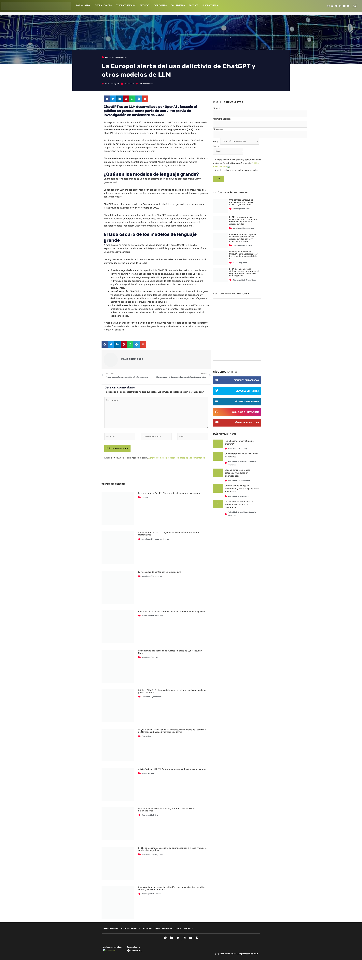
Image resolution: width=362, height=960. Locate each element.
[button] (355, 6)
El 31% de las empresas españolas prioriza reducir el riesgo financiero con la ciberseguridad (172, 849)
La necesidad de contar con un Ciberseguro (159, 572)
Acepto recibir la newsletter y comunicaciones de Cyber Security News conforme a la (237, 163)
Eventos (145, 497)
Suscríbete (188, 928)
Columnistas (178, 5)
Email (157, 815)
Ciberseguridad (121, 57)
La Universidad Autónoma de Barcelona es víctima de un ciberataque (239, 504)
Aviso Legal (167, 928)
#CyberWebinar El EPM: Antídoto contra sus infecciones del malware (172, 769)
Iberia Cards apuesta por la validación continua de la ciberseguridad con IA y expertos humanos (171, 888)
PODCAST (193, 5)
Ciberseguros (210, 5)
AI (233, 263)
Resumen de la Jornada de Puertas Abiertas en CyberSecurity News (171, 611)
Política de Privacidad (130, 928)
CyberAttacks (251, 280)
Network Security (240, 449)
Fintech (158, 894)
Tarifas (178, 928)
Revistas (144, 5)
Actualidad (82, 5)
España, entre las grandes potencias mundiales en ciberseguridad (237, 473)
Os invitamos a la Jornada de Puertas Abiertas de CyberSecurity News (170, 651)
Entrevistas (160, 5)
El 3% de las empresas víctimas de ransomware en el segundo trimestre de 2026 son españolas (244, 272)
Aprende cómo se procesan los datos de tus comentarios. (176, 458)
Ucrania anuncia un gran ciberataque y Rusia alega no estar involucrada (242, 488)
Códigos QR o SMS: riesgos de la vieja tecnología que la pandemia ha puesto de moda (172, 691)
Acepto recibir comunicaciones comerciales (236, 170)
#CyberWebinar (148, 616)
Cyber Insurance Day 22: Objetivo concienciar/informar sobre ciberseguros (168, 533)
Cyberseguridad (125, 5)
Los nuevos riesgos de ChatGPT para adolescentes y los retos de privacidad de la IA (243, 255)
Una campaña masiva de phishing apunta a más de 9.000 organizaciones (166, 809)
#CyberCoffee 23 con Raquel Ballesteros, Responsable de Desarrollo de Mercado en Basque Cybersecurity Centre (172, 730)
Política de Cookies (151, 928)
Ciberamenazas (103, 5)
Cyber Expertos (157, 697)
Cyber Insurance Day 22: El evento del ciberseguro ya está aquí (169, 493)
